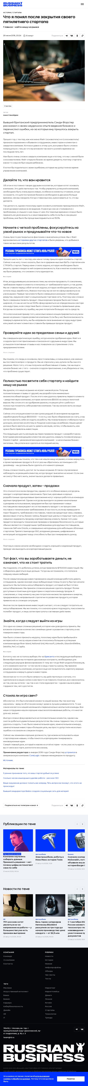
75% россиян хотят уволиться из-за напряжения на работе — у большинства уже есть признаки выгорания (17, 927)
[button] (82, 4)
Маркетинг (50, 988)
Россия (48, 1006)
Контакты (8, 964)
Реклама (7, 988)
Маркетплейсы (52, 991)
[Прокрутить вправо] (82, 824)
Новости (49, 956)
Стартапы (17, 12)
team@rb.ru (8, 1037)
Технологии (50, 1014)
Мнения (48, 964)
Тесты (48, 979)
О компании (8, 960)
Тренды (48, 1018)
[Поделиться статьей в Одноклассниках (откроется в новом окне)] (77, 35)
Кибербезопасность (13, 1006)
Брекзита (49, 657)
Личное (48, 999)
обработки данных (21, 1079)
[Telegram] (76, 1029)
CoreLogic (34, 755)
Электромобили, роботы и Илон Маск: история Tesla (50, 858)
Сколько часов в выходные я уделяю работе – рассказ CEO (31, 778)
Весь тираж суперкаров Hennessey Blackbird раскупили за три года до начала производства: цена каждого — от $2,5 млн (50, 927)
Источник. (8, 760)
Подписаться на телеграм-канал (20, 805)
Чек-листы (50, 975)
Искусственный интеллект (15, 991)
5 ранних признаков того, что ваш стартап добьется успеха (31, 773)
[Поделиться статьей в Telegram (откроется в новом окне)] (66, 35)
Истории (7, 12)
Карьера (7, 1003)
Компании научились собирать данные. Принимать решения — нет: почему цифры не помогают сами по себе (18, 862)
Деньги (48, 995)
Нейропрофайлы (53, 967)
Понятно (71, 1079)
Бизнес (6, 999)
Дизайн (6, 1010)
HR (4, 1014)
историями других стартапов (32, 240)
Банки (6, 995)
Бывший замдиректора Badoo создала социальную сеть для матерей (36, 791)
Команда (7, 956)
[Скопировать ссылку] (82, 35)
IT (4, 1018)
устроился (70, 752)
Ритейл (48, 1003)
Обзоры (49, 971)
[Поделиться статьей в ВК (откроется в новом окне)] (72, 35)
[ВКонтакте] (82, 1029)
